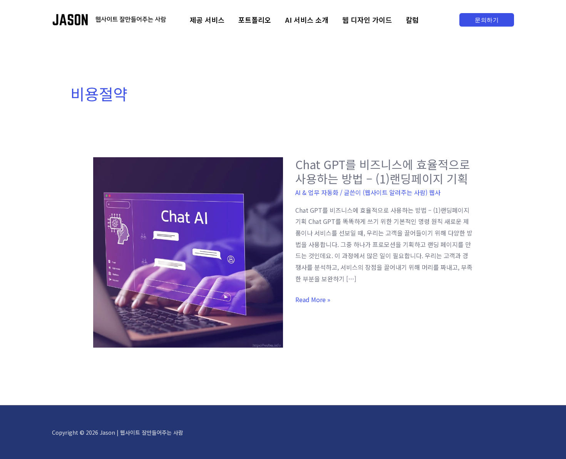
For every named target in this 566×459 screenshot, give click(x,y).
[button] (486, 20)
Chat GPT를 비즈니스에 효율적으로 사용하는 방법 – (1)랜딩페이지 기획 (382, 171)
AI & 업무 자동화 (316, 192)
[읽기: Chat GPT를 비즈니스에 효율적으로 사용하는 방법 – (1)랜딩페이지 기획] (188, 251)
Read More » (312, 300)
